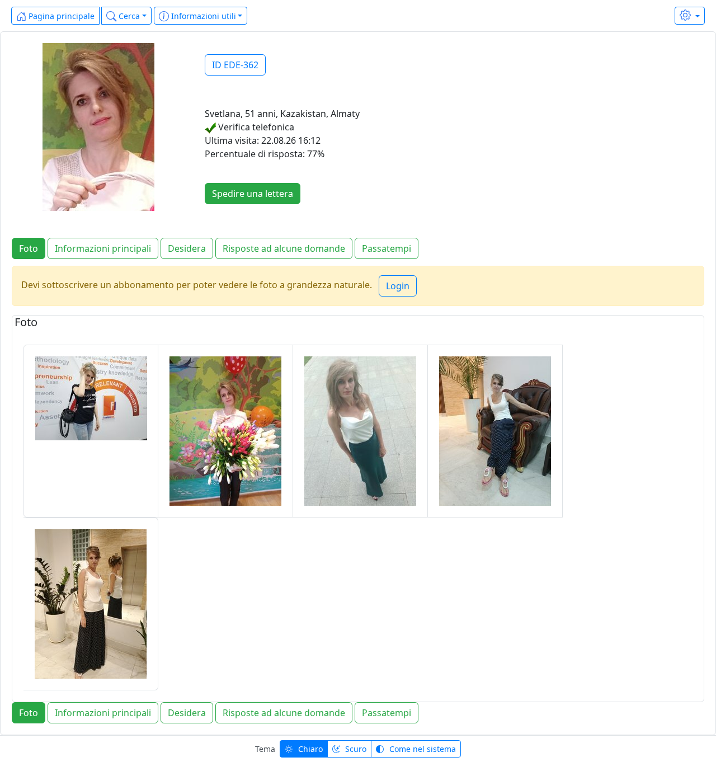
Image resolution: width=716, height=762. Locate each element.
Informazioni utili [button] (202, 16)
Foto (28, 248)
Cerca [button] (128, 16)
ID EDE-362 (235, 65)
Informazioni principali (103, 248)
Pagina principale (60, 16)
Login (397, 286)
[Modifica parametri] (690, 16)
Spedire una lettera (252, 193)
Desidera (187, 248)
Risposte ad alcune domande (284, 248)
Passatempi (386, 248)
